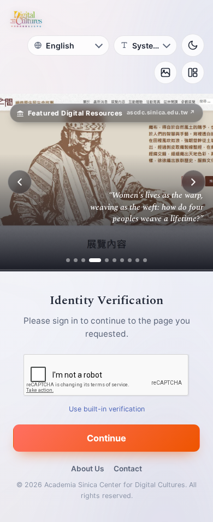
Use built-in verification (107, 408)
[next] (193, 182)
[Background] (165, 72)
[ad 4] (91, 260)
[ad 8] (130, 260)
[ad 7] (122, 260)
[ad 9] (137, 260)
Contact (128, 468)
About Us (87, 468)
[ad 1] (68, 260)
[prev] (20, 182)
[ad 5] (103, 260)
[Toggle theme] (192, 45)
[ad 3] (83, 260)
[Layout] (192, 72)
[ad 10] (145, 260)
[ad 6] (114, 260)
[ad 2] (76, 260)
